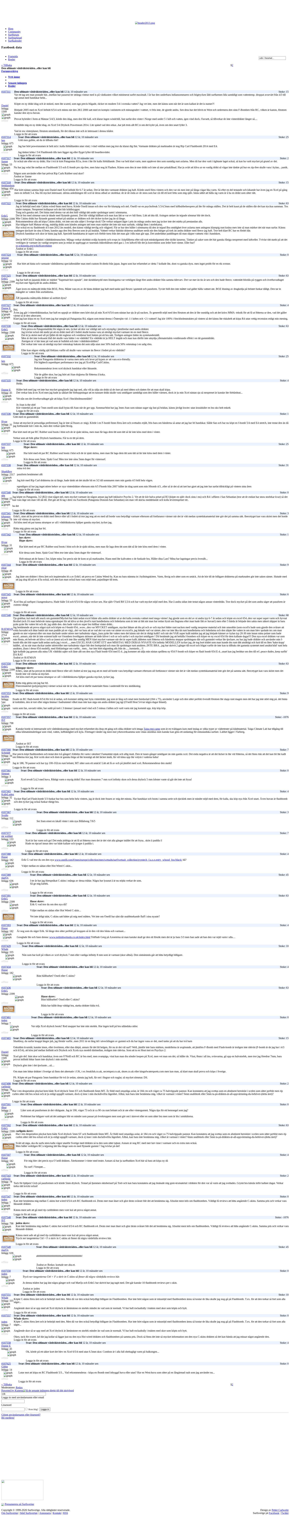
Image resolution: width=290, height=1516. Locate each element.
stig (3, 495)
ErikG (4, 215)
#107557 (6, 1315)
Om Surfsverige (9, 1513)
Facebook (274, 1513)
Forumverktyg (9, 71)
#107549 (6, 1247)
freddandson (7, 185)
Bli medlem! (7, 1417)
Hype (4, 421)
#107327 (6, 305)
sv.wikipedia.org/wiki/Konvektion (34, 245)
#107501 (6, 1104)
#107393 (6, 925)
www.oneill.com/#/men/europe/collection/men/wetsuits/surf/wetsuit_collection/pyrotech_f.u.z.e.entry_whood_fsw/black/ (118, 859)
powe (4, 597)
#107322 (6, 203)
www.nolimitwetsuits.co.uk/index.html (69, 937)
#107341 (6, 513)
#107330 (6, 326)
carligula (5, 1086)
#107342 (6, 534)
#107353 (6, 693)
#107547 (6, 1196)
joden (4, 1020)
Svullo (4, 815)
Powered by (8, 1390)
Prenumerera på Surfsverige (19, 1504)
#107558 (6, 1342)
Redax (19, 1387)
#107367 (6, 812)
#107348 (6, 615)
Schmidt (5, 752)
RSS (65, 1513)
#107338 (6, 465)
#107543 (6, 1175)
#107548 (6, 1217)
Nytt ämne (14, 76)
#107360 (6, 749)
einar (4, 567)
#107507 (6, 1154)
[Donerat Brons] (8, 237)
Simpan (5, 773)
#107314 (6, 137)
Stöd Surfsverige (29, 1513)
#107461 (6, 1017)
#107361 (6, 770)
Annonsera (45, 1513)
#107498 (6, 1083)
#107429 (6, 946)
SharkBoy (6, 471)
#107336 (6, 413)
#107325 (6, 275)
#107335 (6, 380)
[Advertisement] (83, 11)
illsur (4, 1107)
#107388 (6, 853)
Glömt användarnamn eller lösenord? (20, 1414)
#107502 (6, 1125)
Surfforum (13, 34)
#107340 (6, 492)
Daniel (4, 105)
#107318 (6, 182)
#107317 (6, 158)
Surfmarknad (15, 37)
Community (14, 31)
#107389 (6, 874)
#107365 (6, 791)
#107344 (6, 564)
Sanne (4, 161)
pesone (5, 257)
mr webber (7, 836)
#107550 (6, 1270)
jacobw (5, 696)
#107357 (6, 717)
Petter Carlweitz (280, 1510)
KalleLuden (7, 794)
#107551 (6, 1294)
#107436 (6, 987)
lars (3, 140)
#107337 (6, 444)
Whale (4, 949)
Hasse (4, 857)
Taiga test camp (152, 728)
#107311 (6, 91)
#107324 (6, 254)
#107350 (6, 663)
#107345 (6, 594)
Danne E (6, 308)
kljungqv (6, 516)
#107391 (6, 895)
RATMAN (7, 629)
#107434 (6, 966)
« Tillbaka (6, 65)
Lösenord (6, 1405)
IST (3, 720)
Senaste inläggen (17, 83)
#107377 (6, 833)
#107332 (6, 356)
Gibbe (4, 1366)
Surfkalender (15, 40)
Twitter (285, 1513)
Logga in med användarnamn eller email (22, 1397)
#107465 (6, 1038)
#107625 (6, 1363)
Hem (10, 28)
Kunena (19, 1390)
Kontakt (57, 1513)
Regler (12, 86)
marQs (4, 877)
